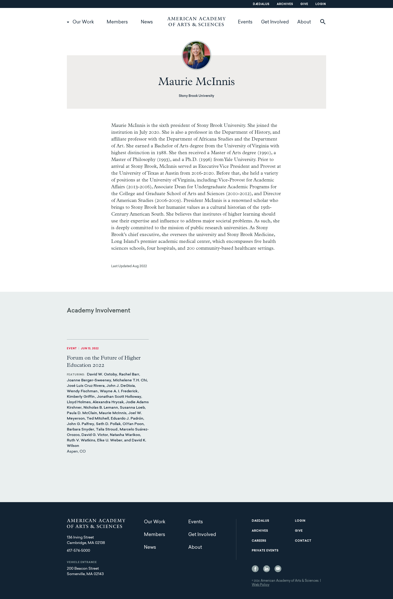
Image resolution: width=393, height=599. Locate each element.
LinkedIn (266, 568)
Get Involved (275, 22)
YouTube (278, 568)
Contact (303, 541)
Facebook (255, 568)
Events (245, 22)
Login (320, 4)
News (147, 22)
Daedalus (260, 521)
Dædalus (261, 4)
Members (117, 22)
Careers (259, 541)
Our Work (83, 22)
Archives (285, 4)
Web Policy (260, 585)
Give (304, 4)
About (304, 22)
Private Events (265, 550)
